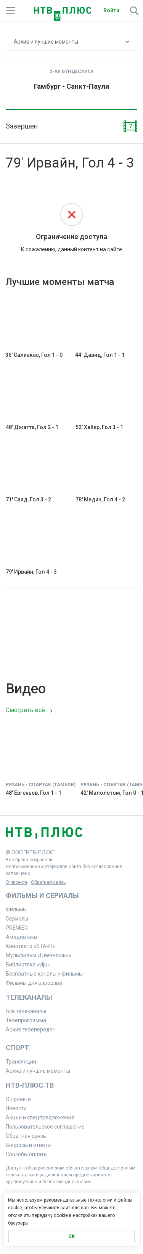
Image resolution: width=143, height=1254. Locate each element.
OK (71, 1236)
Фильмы (16, 909)
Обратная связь (48, 882)
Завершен (22, 126)
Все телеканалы (26, 1011)
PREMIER (17, 928)
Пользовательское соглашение (45, 1127)
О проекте (16, 882)
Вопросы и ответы (28, 1145)
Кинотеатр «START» (30, 946)
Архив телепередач (31, 1029)
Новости (16, 1108)
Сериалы (17, 919)
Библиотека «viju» (28, 964)
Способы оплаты (27, 1154)
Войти (111, 10)
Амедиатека (21, 937)
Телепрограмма (26, 1020)
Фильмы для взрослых (34, 983)
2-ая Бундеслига (71, 71)
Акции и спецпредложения (40, 1117)
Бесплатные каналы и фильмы (44, 974)
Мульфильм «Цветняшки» (38, 955)
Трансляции (21, 1062)
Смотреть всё (25, 710)
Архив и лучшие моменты (46, 42)
